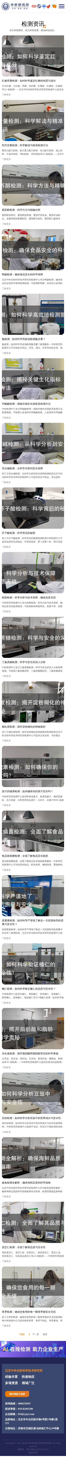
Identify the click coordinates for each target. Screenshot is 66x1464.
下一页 (35, 1334)
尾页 (45, 1334)
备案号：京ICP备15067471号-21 (33, 1449)
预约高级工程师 (17, 1394)
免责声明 (33, 1452)
